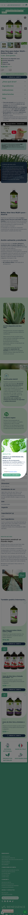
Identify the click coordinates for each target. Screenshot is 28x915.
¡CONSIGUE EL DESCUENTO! (12, 475)
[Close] (26, 439)
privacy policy (13, 471)
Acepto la (10, 471)
